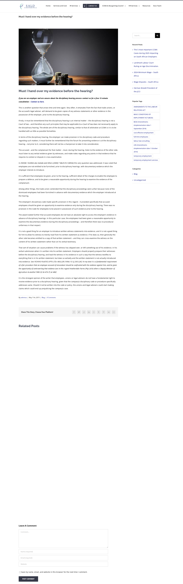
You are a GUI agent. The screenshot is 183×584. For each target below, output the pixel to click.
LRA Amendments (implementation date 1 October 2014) (146, 148)
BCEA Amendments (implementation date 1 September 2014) (142, 125)
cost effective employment (143, 133)
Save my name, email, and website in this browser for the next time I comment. (54, 572)
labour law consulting (142, 141)
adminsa (24, 297)
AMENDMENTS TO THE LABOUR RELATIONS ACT (145, 108)
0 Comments (51, 297)
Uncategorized (140, 180)
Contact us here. (37, 102)
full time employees (141, 137)
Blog (43, 297)
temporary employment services (146, 160)
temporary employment (143, 156)
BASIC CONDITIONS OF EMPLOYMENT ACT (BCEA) (143, 116)
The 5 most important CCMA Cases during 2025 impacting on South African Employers (146, 53)
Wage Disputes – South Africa (146, 82)
